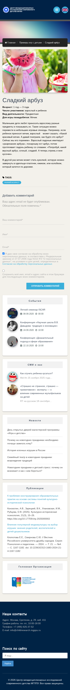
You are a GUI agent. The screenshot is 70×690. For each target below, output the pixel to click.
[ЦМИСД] (18, 10)
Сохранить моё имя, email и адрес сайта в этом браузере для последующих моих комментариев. (33, 275)
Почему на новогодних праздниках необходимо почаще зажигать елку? (32, 442)
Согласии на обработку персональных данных (27, 264)
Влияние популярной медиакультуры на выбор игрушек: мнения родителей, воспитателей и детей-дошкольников (32, 528)
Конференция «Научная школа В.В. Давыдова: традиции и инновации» (39, 324)
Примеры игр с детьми (30, 42)
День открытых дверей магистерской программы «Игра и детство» (33, 431)
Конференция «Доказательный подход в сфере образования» (36, 340)
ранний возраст (11, 182)
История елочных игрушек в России (26, 450)
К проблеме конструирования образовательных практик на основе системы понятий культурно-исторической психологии (32, 499)
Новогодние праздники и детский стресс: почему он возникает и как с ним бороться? (35, 469)
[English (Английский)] (65, 10)
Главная (11, 42)
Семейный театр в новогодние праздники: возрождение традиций (29, 459)
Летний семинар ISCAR (32, 309)
